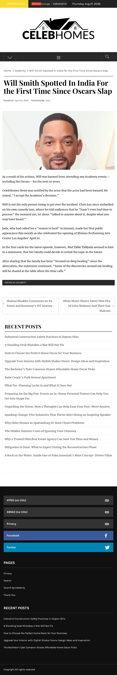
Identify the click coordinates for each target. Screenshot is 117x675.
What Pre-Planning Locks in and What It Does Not (38, 385)
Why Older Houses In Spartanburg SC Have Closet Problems (44, 423)
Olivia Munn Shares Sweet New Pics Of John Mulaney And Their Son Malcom (86, 306)
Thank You (9, 595)
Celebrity (21, 282)
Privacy (11, 523)
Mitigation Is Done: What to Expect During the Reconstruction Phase (51, 447)
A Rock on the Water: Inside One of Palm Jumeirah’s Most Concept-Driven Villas (58, 455)
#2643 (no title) (17, 512)
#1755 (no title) (16, 500)
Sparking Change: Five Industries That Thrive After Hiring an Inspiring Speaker (58, 415)
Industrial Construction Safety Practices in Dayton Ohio (42, 337)
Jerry (48, 100)
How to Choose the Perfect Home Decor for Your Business (43, 353)
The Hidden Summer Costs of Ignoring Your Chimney (40, 431)
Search (7, 580)
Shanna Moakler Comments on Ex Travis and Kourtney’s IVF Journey (29, 303)
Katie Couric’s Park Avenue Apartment (30, 377)
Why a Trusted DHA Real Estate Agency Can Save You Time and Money (51, 439)
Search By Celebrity (14, 587)
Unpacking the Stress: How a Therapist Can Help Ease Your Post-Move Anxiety (57, 406)
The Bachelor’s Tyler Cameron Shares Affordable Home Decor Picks (50, 369)
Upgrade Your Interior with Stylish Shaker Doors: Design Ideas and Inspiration (57, 361)
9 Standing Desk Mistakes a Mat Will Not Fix (34, 345)
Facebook (13, 535)
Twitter (11, 547)
